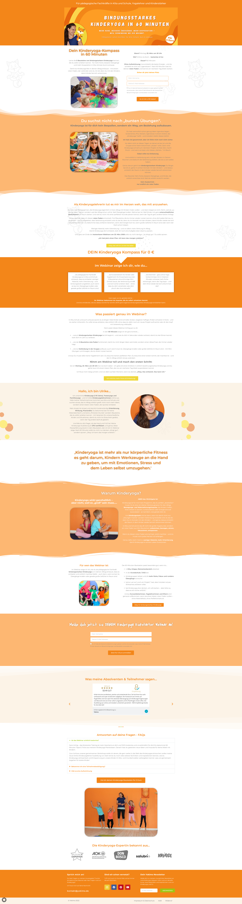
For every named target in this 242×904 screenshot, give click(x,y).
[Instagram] (107, 887)
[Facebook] (114, 887)
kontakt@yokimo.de (78, 891)
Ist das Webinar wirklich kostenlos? (85, 740)
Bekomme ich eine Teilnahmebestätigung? (88, 766)
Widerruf (168, 901)
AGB (160, 901)
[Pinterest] (120, 887)
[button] (69, 704)
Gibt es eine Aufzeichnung (81, 771)
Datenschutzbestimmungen (145, 88)
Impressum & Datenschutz (144, 901)
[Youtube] (127, 887)
